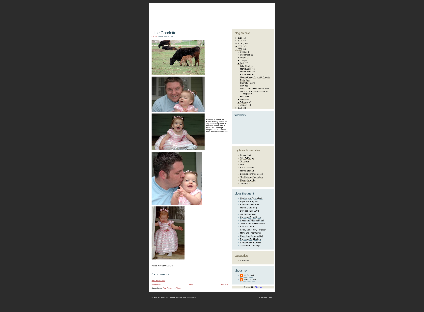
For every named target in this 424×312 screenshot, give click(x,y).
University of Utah (248, 180)
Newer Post (156, 284)
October (243, 52)
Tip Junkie (244, 161)
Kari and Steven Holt (249, 204)
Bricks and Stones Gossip (251, 174)
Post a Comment (158, 281)
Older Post (224, 284)
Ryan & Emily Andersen (250, 242)
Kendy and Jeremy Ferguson (253, 230)
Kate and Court (247, 227)
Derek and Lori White (249, 211)
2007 (240, 46)
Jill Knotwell (248, 275)
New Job (244, 86)
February (244, 102)
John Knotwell (249, 279)
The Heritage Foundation (251, 177)
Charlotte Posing (247, 83)
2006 (240, 49)
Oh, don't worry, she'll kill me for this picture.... (254, 92)
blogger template (261, 11)
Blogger (258, 287)
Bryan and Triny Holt (249, 201)
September (245, 55)
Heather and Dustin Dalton (252, 198)
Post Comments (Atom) (172, 288)
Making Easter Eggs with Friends (255, 77)
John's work (245, 183)
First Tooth (244, 96)
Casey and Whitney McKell (252, 220)
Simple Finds (246, 155)
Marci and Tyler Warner (250, 233)
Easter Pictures (247, 74)
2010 (240, 38)
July (242, 60)
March (243, 99)
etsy (242, 164)
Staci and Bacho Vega (250, 245)
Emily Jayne (245, 80)
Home (190, 284)
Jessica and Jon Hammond (252, 223)
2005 (240, 108)
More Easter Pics (247, 69)
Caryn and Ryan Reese (250, 217)
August (243, 58)
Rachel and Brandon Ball (251, 236)
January (243, 105)
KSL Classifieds (247, 168)
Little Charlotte (164, 32)
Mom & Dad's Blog (248, 208)
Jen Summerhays (248, 214)
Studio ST (164, 297)
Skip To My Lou (247, 158)
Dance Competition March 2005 (254, 88)
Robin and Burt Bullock (250, 239)
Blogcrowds (191, 297)
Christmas (244, 260)
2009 (240, 41)
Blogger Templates (176, 297)
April (242, 63)
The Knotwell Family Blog (189, 13)
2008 (240, 43)
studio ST (248, 14)
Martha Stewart (247, 171)
